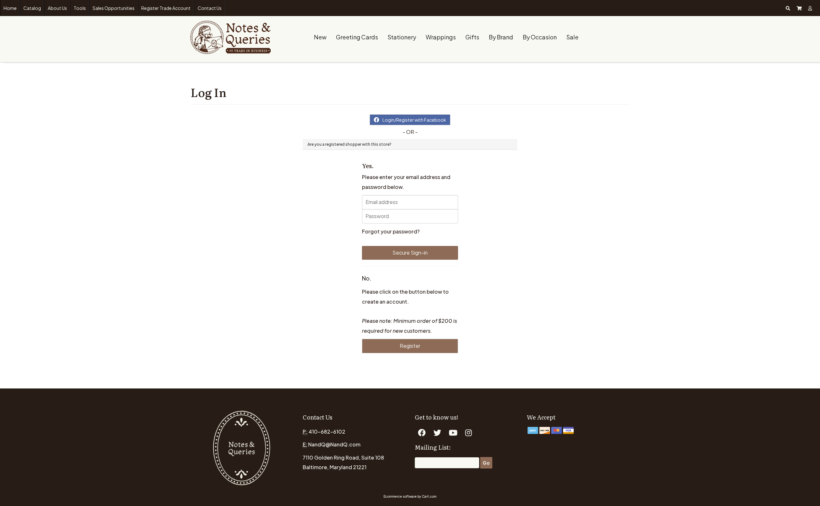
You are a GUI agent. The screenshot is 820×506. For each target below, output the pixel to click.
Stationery (402, 37)
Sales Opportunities (114, 8)
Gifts (472, 37)
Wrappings (441, 37)
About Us (57, 8)
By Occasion (540, 37)
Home (10, 8)
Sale (572, 37)
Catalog (32, 8)
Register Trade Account (166, 8)
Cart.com (429, 496)
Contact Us (210, 8)
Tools (80, 8)
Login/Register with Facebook (414, 120)
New (320, 37)
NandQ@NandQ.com (334, 444)
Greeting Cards (357, 37)
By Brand (501, 37)
